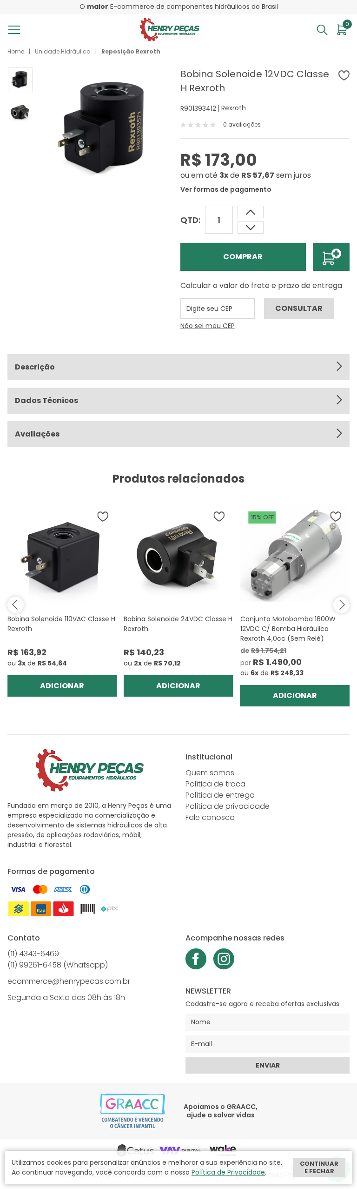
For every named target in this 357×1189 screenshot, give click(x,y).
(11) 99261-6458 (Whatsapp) (57, 965)
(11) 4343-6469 (33, 953)
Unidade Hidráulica (63, 51)
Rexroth (233, 108)
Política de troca (215, 784)
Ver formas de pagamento (225, 189)
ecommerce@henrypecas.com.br (68, 981)
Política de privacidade (227, 806)
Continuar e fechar (319, 1167)
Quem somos (209, 772)
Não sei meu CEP (207, 325)
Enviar (268, 1065)
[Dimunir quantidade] (251, 212)
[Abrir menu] (16, 29)
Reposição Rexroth (130, 51)
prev (15, 605)
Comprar (243, 256)
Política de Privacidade (228, 1172)
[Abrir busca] (322, 29)
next (341, 605)
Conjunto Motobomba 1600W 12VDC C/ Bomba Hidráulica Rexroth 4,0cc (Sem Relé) (288, 628)
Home (15, 51)
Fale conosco (210, 817)
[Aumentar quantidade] (251, 227)
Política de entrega (220, 795)
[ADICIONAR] (331, 257)
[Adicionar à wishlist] (344, 75)
